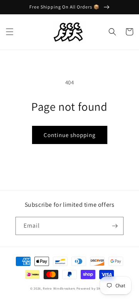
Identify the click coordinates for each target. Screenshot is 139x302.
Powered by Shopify (92, 288)
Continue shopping (70, 135)
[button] (9, 31)
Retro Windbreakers (59, 288)
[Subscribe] (114, 226)
